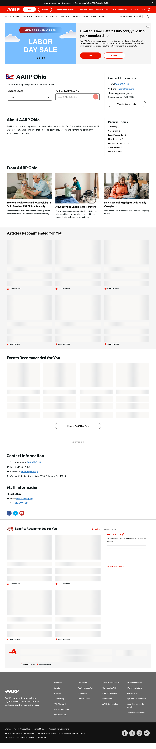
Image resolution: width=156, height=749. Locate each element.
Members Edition (102, 9)
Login (144, 9)
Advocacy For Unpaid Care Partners (75, 206)
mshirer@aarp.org (24, 498)
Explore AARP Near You (67, 91)
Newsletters (83, 693)
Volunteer (58, 693)
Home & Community (117, 143)
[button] (147, 16)
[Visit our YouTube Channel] (21, 513)
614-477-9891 (21, 503)
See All (95, 529)
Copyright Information (46, 733)
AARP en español (125, 16)
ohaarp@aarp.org (125, 88)
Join (90, 55)
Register (134, 9)
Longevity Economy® (136, 712)
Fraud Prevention (116, 135)
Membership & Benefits (65, 9)
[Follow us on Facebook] (9, 513)
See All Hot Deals (115, 566)
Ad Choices (9, 737)
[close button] (148, 26)
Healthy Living (114, 139)
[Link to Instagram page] (139, 733)
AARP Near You (60, 714)
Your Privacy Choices (25, 737)
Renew (114, 55)
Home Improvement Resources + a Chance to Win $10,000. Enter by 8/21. (76, 3)
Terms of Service (39, 729)
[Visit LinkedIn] (147, 733)
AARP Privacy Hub (22, 729)
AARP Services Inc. (110, 704)
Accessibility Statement (59, 729)
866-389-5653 (122, 84)
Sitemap (8, 729)
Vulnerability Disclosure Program (72, 733)
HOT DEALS (114, 534)
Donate (57, 688)
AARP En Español (85, 688)
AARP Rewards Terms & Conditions (19, 733)
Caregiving (113, 131)
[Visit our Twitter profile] (15, 513)
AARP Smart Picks (85, 9)
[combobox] (77, 96)
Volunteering (114, 147)
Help (136, 16)
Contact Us (83, 682)
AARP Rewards (121, 9)
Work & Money (115, 151)
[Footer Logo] (22, 691)
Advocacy (112, 126)
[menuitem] (8, 17)
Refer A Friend (84, 698)
